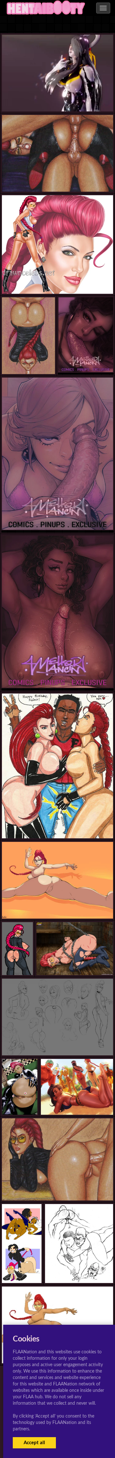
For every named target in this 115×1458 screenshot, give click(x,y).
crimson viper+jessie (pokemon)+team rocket (57, 825)
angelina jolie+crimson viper (57, 281)
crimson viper (57, 178)
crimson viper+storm (25, 1270)
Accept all (34, 1442)
